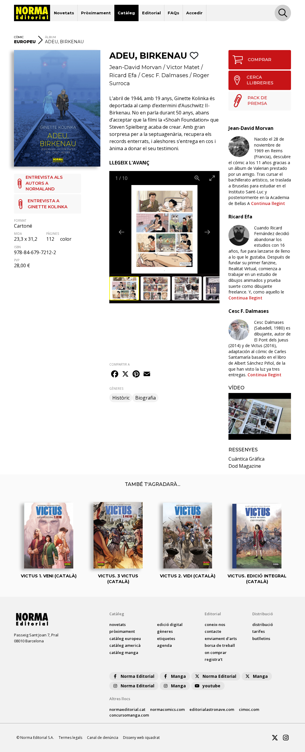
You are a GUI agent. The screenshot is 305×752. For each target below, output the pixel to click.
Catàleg (126, 12)
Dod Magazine (244, 466)
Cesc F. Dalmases (164, 75)
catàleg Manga (123, 652)
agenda (164, 645)
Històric (121, 397)
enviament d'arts (221, 638)
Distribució (262, 613)
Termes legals (70, 737)
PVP (16, 260)
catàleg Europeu (125, 638)
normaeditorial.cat (127, 709)
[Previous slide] (121, 232)
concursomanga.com (129, 715)
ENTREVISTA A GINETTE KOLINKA (47, 203)
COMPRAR (259, 59)
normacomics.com (167, 709)
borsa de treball (220, 645)
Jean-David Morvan (135, 67)
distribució (262, 624)
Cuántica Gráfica (246, 459)
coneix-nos (215, 624)
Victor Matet (183, 67)
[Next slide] (207, 232)
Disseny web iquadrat (141, 737)
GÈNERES (116, 388)
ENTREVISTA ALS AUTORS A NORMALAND (44, 183)
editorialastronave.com (211, 709)
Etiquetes (166, 638)
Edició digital (170, 624)
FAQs (173, 12)
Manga (178, 676)
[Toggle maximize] (212, 178)
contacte (213, 631)
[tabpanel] (259, 416)
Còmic (19, 37)
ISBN (17, 247)
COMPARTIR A (119, 364)
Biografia (145, 397)
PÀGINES (52, 233)
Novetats (64, 12)
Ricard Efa (123, 75)
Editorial (151, 12)
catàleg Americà (125, 645)
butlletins (261, 638)
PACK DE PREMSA (257, 100)
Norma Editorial (137, 676)
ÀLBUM (50, 37)
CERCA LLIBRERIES (260, 80)
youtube (211, 686)
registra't (213, 659)
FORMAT (20, 220)
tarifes (258, 631)
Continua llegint (268, 203)
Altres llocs (119, 698)
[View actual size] (197, 178)
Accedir (194, 12)
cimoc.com (249, 709)
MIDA (18, 233)
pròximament (122, 631)
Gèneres (165, 631)
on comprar (216, 652)
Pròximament (96, 12)
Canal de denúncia (102, 737)
